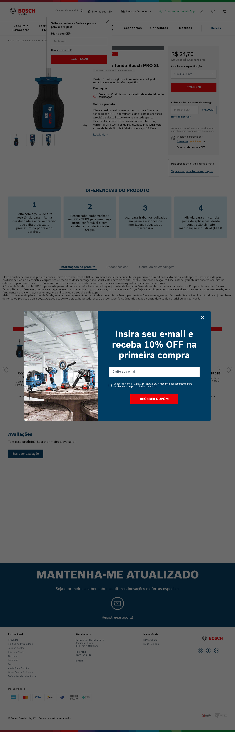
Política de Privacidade (145, 384)
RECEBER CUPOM (154, 399)
